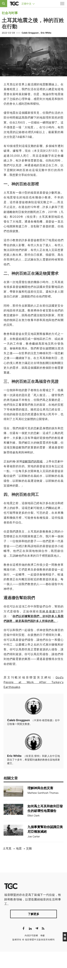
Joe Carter (34, 836)
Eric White (46, 32)
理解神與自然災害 (40, 788)
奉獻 (42, 935)
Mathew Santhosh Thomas (43, 792)
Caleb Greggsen (30, 32)
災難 (29, 848)
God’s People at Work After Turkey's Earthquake (33, 682)
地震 (19, 848)
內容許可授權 (31, 935)
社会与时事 (10, 13)
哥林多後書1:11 (49, 611)
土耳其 (7, 848)
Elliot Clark (34, 815)
